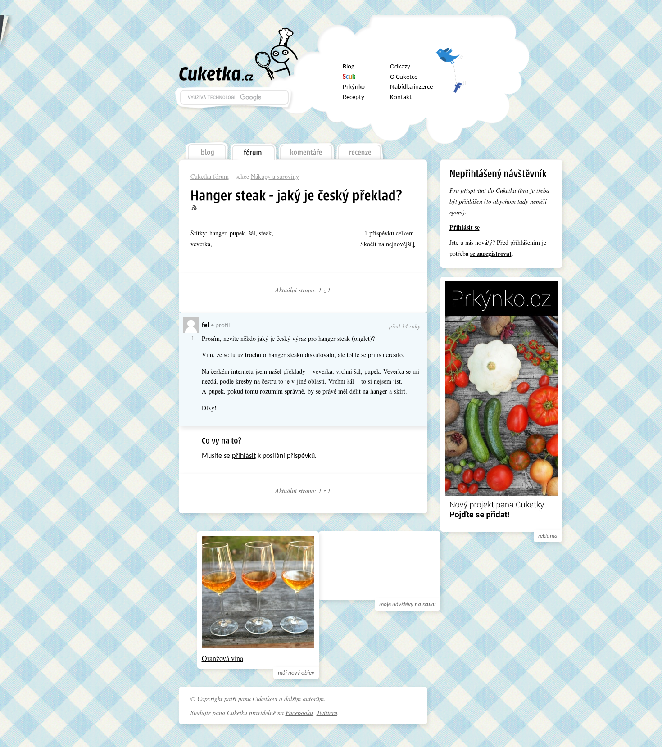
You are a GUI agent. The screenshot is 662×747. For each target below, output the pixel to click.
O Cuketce (403, 77)
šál (252, 233)
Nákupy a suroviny (275, 176)
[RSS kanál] (199, 208)
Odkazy (400, 66)
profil (222, 325)
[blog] (206, 149)
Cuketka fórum (209, 176)
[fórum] (253, 149)
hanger (217, 233)
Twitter (451, 59)
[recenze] (360, 149)
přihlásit (244, 456)
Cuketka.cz (216, 73)
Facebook (451, 83)
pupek (237, 233)
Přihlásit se (464, 227)
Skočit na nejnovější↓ (388, 244)
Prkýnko (354, 87)
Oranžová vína (222, 658)
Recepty (353, 97)
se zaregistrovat (491, 253)
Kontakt (401, 97)
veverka (200, 244)
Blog (348, 66)
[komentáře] (306, 149)
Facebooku (299, 712)
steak (265, 233)
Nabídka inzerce (411, 87)
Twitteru (327, 712)
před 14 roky (404, 326)
